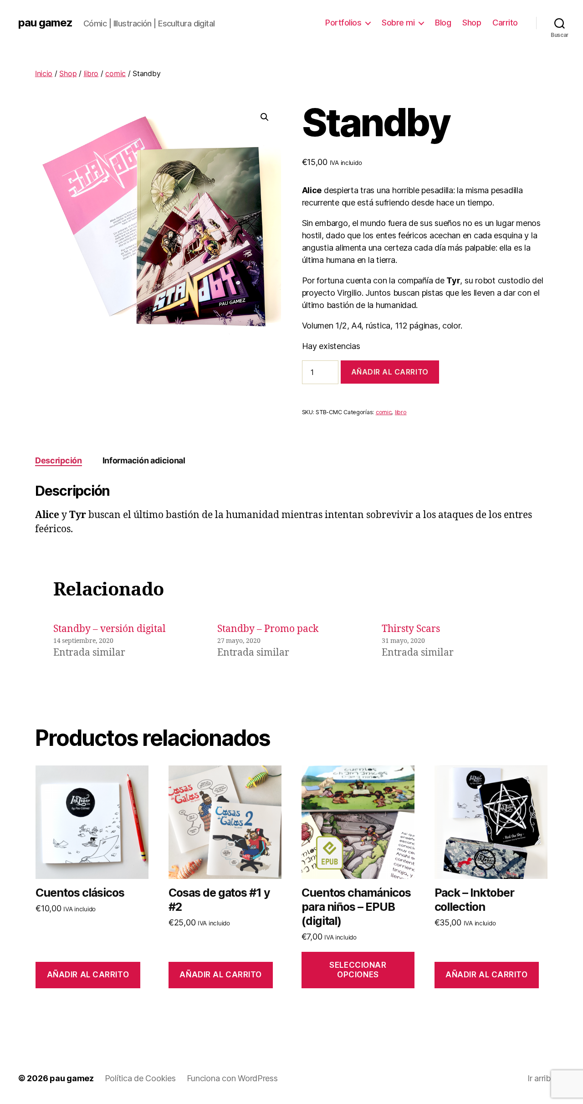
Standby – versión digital (109, 629)
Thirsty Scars (411, 629)
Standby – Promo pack (267, 629)
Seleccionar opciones (357, 969)
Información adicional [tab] (143, 460)
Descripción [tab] (58, 460)
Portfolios (343, 22)
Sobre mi (398, 22)
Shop (471, 22)
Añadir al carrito (390, 371)
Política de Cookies (140, 1078)
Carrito (505, 22)
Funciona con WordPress (232, 1078)
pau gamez (45, 22)
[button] (264, 117)
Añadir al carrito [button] (88, 974)
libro (91, 73)
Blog (443, 22)
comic (115, 73)
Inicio (43, 73)
